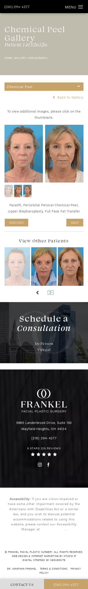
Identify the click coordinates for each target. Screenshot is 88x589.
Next (75, 222)
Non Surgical (38, 57)
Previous (16, 222)
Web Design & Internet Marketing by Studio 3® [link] (44, 556)
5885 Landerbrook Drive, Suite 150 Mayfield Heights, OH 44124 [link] (44, 425)
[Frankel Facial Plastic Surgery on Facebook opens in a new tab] (48, 465)
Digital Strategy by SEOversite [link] (44, 560)
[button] (80, 7)
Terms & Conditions (53, 568)
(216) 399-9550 (53, 529)
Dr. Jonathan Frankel (22, 568)
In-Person (44, 343)
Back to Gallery (69, 97)
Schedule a (44, 322)
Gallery (20, 57)
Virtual (44, 349)
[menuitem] (40, 465)
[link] (17, 6)
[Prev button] (37, 292)
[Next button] (51, 292)
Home (8, 57)
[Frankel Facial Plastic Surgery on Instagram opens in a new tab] (40, 465)
